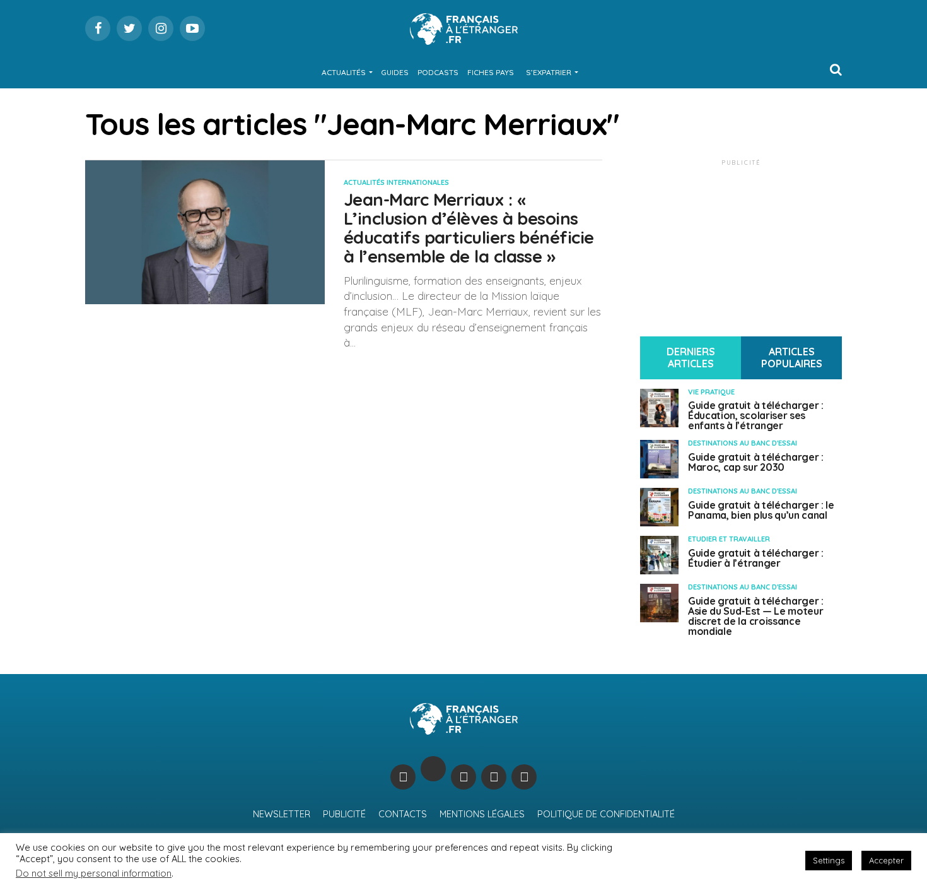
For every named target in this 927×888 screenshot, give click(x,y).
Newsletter (281, 814)
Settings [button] (828, 860)
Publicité (344, 814)
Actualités (344, 72)
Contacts (402, 814)
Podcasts (437, 72)
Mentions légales (482, 814)
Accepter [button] (886, 860)
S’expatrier (548, 72)
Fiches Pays (490, 72)
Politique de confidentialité (606, 814)
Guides (395, 72)
